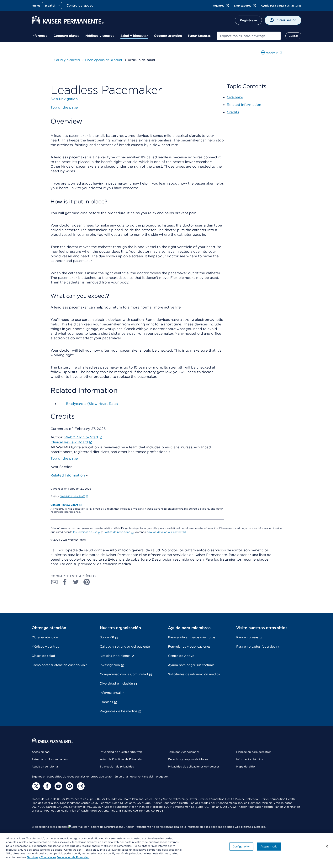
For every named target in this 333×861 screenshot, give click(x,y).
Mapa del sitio (245, 766)
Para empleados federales (255, 646)
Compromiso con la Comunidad (124, 674)
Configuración (241, 846)
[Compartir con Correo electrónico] (54, 582)
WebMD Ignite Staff (72, 496)
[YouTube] (58, 786)
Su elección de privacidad (117, 766)
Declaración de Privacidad (73, 857)
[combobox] (249, 36)
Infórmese (39, 36)
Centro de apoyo (79, 5)
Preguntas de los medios (118, 711)
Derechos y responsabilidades (188, 759)
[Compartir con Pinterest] (87, 582)
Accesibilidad (41, 751)
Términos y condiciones (183, 751)
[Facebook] (46, 786)
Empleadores (242, 5)
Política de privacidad (116, 532)
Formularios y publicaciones (189, 646)
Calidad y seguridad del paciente (125, 646)
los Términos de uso (85, 532)
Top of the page (64, 458)
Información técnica (249, 759)
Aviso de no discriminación (50, 759)
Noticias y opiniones (115, 656)
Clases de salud (43, 656)
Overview (235, 97)
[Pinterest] (69, 786)
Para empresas (247, 637)
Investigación (110, 665)
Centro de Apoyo (181, 656)
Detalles (259, 826)
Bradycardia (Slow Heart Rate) (92, 404)
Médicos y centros (99, 36)
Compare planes (66, 36)
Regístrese (248, 20)
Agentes (218, 5)
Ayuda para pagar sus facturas (281, 5)
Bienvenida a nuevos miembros (191, 637)
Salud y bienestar (134, 36)
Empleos (106, 702)
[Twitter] (35, 786)
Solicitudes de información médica (194, 674)
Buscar (293, 35)
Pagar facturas (199, 36)
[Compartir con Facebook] (65, 582)
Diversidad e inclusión (116, 683)
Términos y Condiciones (41, 857)
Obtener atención (168, 36)
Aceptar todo (269, 846)
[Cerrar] (327, 846)
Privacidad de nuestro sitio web (121, 751)
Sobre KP (107, 637)
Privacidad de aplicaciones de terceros (193, 766)
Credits (233, 112)
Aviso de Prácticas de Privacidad (121, 759)
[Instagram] (80, 786)
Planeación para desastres (253, 751)
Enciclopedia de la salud (104, 60)
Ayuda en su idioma (45, 766)
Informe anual (110, 693)
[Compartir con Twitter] (76, 582)
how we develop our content (164, 532)
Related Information (67, 475)
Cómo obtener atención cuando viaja (59, 665)
